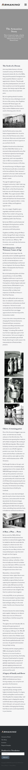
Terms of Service (5, 765)
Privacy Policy (13, 765)
